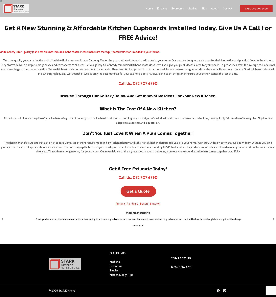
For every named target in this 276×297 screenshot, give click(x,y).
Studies (192, 8)
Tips (204, 8)
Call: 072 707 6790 (256, 8)
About (214, 8)
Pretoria (120, 203)
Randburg (132, 203)
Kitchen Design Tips (121, 274)
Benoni (144, 203)
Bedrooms (178, 8)
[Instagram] (224, 290)
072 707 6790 (183, 267)
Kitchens (162, 8)
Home (149, 8)
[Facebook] (218, 290)
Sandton (155, 203)
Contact (227, 8)
